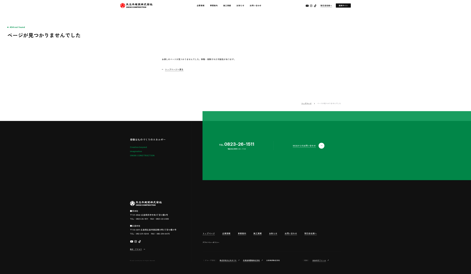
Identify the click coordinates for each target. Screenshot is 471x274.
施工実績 (227, 5)
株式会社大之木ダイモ (228, 260)
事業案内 (214, 5)
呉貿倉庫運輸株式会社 (251, 260)
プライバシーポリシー (211, 242)
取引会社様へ (326, 5)
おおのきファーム (319, 260)
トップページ (306, 103)
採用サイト (343, 5)
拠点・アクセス (136, 249)
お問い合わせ (255, 5)
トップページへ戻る (174, 69)
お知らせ (240, 5)
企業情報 (200, 5)
